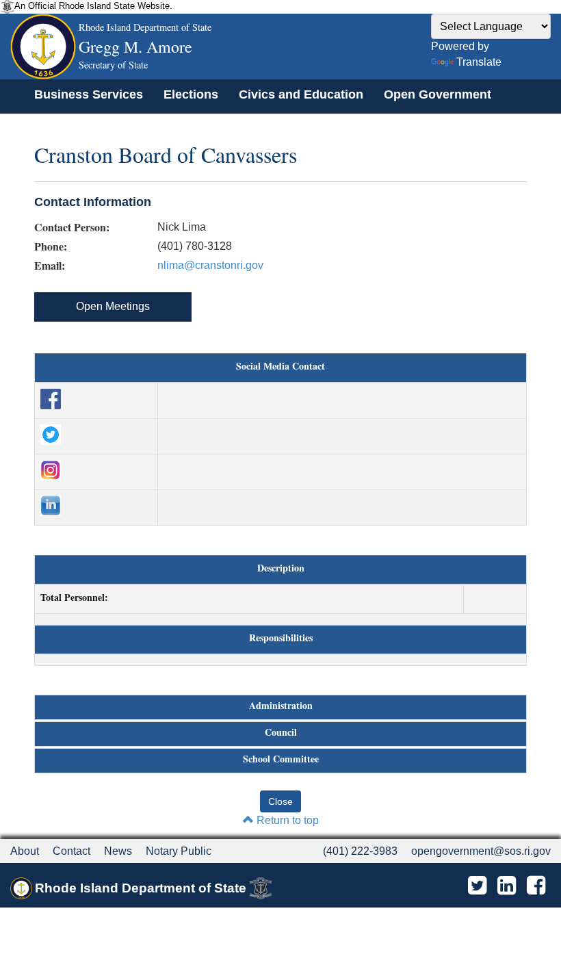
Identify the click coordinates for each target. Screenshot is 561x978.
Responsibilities (281, 638)
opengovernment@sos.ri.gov (481, 851)
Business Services (88, 94)
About (24, 851)
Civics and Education (301, 94)
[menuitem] (88, 94)
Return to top (286, 820)
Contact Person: (71, 227)
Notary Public (178, 851)
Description (280, 568)
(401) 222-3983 (360, 851)
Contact (71, 851)
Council (281, 732)
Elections (191, 94)
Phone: (50, 246)
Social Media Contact (280, 366)
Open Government (437, 94)
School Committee (281, 759)
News (118, 851)
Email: (49, 265)
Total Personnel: (74, 597)
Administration (281, 705)
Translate (478, 62)
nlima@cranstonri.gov (210, 265)
